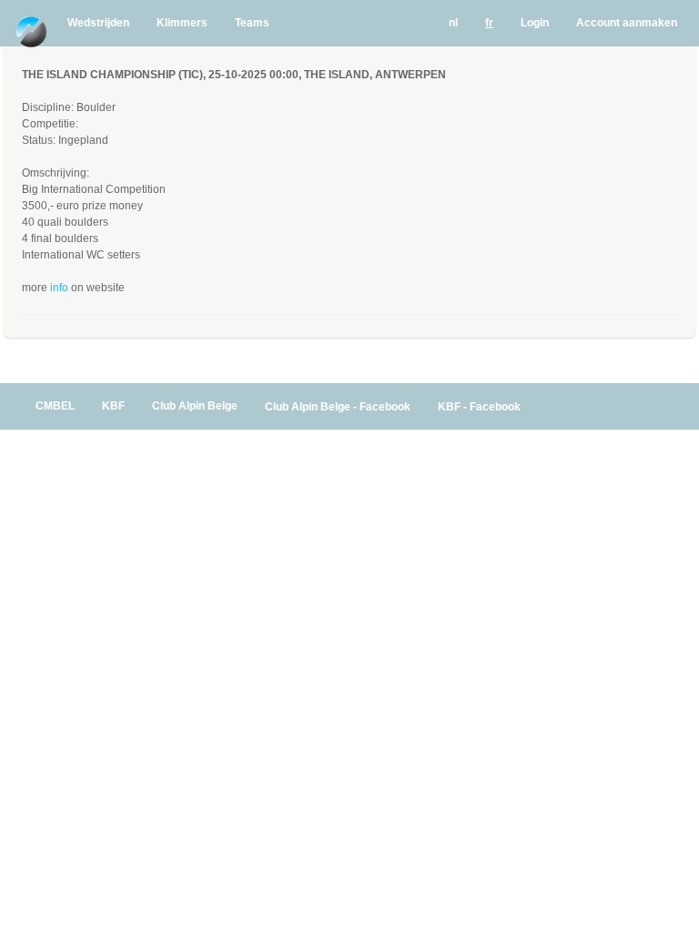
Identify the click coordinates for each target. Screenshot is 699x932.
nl (453, 22)
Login (535, 22)
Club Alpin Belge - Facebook (337, 406)
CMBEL (55, 406)
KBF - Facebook (479, 406)
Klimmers (182, 22)
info (59, 287)
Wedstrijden (98, 22)
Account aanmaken (626, 22)
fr (489, 22)
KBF (113, 406)
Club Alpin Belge (195, 406)
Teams (252, 22)
